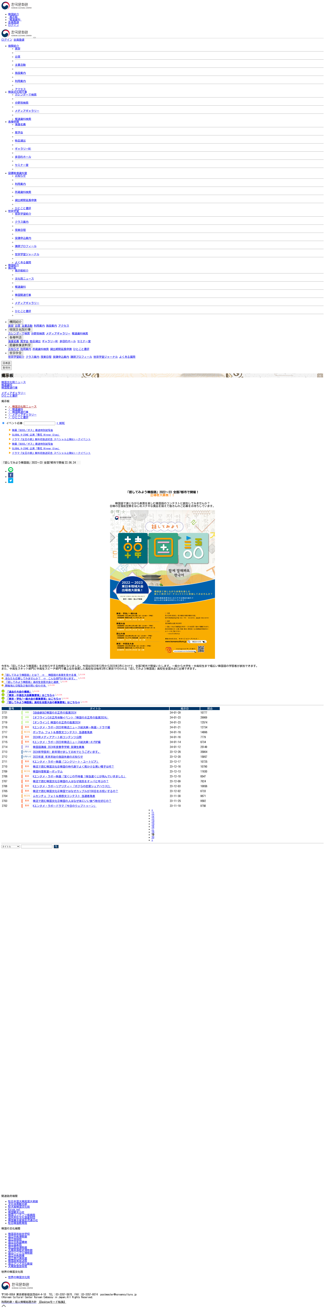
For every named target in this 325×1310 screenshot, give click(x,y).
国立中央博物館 (17, 1236)
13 (152, 818)
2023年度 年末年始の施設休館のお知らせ (58, 756)
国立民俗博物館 (17, 1247)
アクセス (20, 89)
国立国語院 (15, 1239)
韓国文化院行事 (20, 329)
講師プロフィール (26, 246)
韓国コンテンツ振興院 (21, 1215)
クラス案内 (21, 221)
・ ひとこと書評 (18, 417)
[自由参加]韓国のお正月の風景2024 (54, 712)
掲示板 (13, 17)
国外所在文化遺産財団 (21, 1217)
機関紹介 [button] (13, 45)
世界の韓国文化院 (19, 1277)
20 (152, 837)
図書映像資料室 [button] (17, 173)
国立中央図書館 (17, 1242)
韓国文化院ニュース (13, 382)
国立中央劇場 (16, 1255)
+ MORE (61, 423)
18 (152, 832)
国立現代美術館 (17, 1258)
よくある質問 (23, 262)
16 (152, 826)
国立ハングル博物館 (20, 1252)
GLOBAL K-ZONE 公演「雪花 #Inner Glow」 (36, 434)
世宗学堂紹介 (23, 213)
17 (152, 829)
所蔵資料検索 (23, 192)
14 (152, 821)
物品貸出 (20, 140)
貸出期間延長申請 (26, 200)
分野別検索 (21, 102)
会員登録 (13, 22)
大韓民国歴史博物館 (20, 1250)
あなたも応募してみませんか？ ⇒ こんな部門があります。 (41, 678)
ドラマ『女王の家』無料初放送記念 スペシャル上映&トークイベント (51, 439)
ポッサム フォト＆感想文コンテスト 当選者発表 (62, 732)
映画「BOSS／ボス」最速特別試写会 (32, 430)
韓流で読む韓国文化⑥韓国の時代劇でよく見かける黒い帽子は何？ (73, 766)
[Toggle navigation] (34, 37)
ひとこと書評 (23, 208)
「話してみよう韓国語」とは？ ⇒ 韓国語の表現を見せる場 (41, 675)
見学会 (19, 132)
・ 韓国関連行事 (18, 412)
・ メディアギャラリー (22, 414)
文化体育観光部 (17, 1204)
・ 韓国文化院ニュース (22, 406)
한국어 (30, 39)
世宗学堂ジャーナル (27, 254)
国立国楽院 (15, 1244)
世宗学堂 (15, 353)
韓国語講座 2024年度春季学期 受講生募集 (58, 747)
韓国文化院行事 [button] (17, 92)
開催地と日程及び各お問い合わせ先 (25, 685)
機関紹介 (15, 321)
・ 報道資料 (15, 409)
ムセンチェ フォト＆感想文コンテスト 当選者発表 (64, 796)
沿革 (17, 56)
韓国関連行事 (23, 295)
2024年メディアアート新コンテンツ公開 (57, 737)
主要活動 (20, 64)
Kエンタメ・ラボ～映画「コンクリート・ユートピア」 (66, 761)
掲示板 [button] (12, 267)
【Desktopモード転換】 (52, 1302)
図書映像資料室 (20, 345)
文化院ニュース (24, 278)
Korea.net (14, 1209)
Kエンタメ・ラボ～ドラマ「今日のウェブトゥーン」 (64, 805)
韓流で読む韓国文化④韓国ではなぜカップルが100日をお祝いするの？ (75, 791)
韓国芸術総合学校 (19, 1234)
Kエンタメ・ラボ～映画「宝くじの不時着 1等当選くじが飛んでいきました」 (79, 776)
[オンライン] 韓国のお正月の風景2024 (56, 722)
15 (152, 823)
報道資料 (15, 19)
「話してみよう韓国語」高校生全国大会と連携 (32, 682)
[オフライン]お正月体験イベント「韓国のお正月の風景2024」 (71, 717)
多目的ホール (23, 156)
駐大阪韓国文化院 (19, 1206)
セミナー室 (21, 165)
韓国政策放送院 (17, 1261)
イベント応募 (14, 423)
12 (152, 815)
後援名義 (20, 124)
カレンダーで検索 (26, 94)
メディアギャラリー (27, 110)
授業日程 (20, 230)
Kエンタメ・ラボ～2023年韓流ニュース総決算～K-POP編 (67, 742)
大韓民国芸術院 (17, 1266)
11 (152, 813)
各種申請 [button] (13, 121)
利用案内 (20, 81)
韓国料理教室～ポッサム (48, 771)
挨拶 (17, 48)
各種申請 (15, 337)
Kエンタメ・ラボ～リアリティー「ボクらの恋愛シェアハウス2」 (72, 786)
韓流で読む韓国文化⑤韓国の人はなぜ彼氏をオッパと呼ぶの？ (71, 781)
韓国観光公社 (16, 1212)
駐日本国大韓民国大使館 (23, 1201)
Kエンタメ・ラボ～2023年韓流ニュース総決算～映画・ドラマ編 (71, 727)
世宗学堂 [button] (13, 211)
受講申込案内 (23, 238)
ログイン (13, 25)
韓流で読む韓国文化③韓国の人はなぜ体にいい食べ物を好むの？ (72, 801)
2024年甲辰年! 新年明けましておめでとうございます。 (67, 752)
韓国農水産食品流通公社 (23, 1220)
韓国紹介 (13, 14)
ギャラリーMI (23, 148)
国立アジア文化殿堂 (20, 1263)
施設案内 (20, 73)
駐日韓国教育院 (17, 1223)
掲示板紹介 (21, 270)
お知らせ (20, 175)
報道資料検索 (23, 119)
